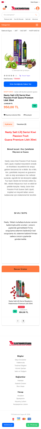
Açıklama (8, 124)
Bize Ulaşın (20, 386)
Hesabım (20, 396)
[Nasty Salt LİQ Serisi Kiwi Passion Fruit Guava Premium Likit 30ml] (20, 53)
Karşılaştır (28, 115)
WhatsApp (33, 425)
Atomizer (35, 19)
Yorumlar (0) (21, 124)
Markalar (20, 381)
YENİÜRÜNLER (8, 425)
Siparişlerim (20, 398)
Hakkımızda (21, 363)
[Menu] (36, 25)
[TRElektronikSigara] (20, 8)
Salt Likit (27, 19)
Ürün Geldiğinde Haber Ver (20, 84)
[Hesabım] (36, 8)
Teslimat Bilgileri (20, 366)
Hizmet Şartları (20, 368)
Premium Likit (8, 19)
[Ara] (36, 14)
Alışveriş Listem (20, 401)
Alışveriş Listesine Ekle (13, 115)
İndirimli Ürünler (20, 383)
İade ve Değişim (20, 371)
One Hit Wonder (18, 19)
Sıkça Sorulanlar (20, 360)
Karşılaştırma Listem (20, 404)
